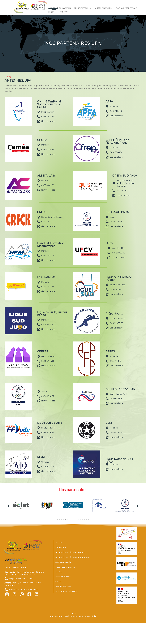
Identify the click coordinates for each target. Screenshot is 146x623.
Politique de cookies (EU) (66, 591)
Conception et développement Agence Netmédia (73, 616)
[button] (8, 506)
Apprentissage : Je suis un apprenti (71, 552)
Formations (65, 8)
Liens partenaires (63, 577)
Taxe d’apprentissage (126, 8)
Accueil (58, 542)
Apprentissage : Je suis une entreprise (72, 557)
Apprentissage (81, 8)
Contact (64, 12)
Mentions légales (63, 586)
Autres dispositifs (103, 8)
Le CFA (51, 12)
